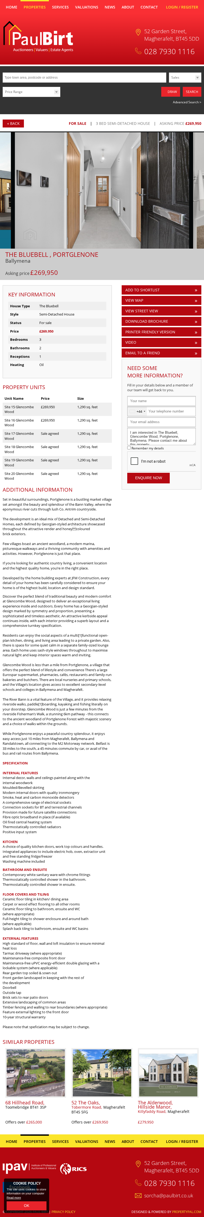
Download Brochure (146, 321)
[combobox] (137, 411)
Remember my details (147, 448)
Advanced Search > (187, 102)
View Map (134, 300)
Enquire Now (148, 478)
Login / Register (182, 7)
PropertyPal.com (186, 1212)
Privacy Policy (63, 1212)
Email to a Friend (142, 352)
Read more (14, 1197)
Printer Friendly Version (150, 331)
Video (130, 342)
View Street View (141, 310)
